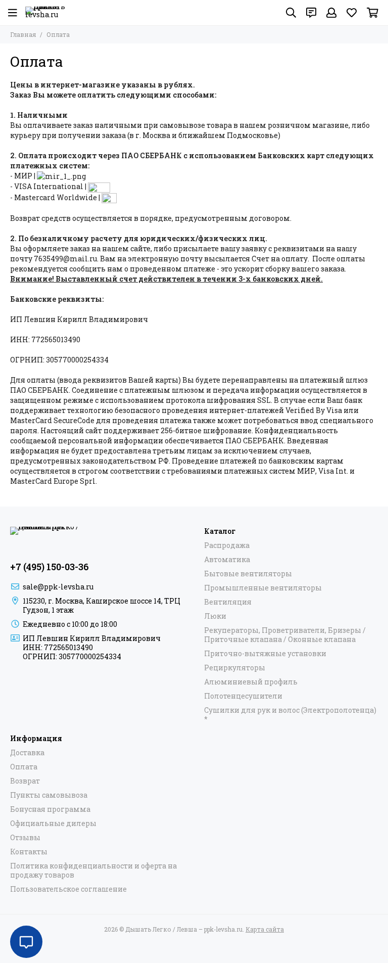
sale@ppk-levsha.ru (58, 586)
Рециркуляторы (234, 667)
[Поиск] (291, 12)
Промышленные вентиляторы (263, 587)
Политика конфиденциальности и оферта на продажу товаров (93, 870)
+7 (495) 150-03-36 (49, 566)
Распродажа (227, 545)
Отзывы (25, 837)
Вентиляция (228, 602)
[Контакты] (311, 12)
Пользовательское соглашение (68, 889)
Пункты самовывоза (48, 795)
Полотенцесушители (243, 696)
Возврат (25, 781)
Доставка (27, 752)
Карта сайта (265, 929)
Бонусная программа (50, 809)
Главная (23, 34)
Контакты (28, 851)
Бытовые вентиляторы (248, 573)
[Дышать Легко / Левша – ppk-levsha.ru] (45, 13)
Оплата (23, 766)
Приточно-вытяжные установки (265, 653)
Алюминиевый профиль (251, 681)
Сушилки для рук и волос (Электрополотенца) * (290, 715)
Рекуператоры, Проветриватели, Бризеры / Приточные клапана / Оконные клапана (285, 635)
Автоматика (227, 559)
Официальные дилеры (53, 823)
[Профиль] (331, 12)
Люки (215, 616)
